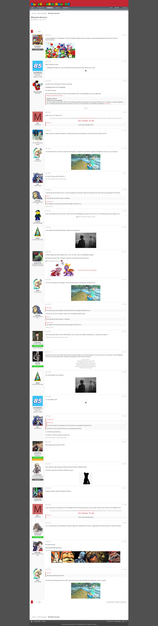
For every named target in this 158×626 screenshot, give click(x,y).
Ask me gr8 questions (83, 270)
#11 (125, 251)
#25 (125, 569)
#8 (125, 189)
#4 (125, 112)
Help (123, 621)
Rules (32, 9)
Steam (79, 120)
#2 (125, 61)
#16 (125, 372)
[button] (70, 8)
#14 (125, 331)
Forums (49, 7)
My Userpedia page (92, 270)
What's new (41, 9)
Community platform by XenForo (75, 624)
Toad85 (40, 76)
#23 (125, 522)
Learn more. (107, 103)
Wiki (32, 7)
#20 (125, 464)
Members (65, 7)
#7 (125, 173)
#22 (125, 504)
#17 (125, 396)
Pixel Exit (95, 624)
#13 (125, 304)
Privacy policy (117, 621)
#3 (125, 81)
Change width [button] (37, 621)
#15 (125, 352)
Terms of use (110, 621)
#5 (125, 130)
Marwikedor (35, 19)
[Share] (123, 35)
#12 (125, 279)
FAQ (36, 9)
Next (39, 31)
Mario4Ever (40, 347)
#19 (125, 441)
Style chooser (32, 621)
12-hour (44, 621)
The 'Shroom (40, 7)
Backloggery (85, 120)
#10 (125, 227)
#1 (125, 35)
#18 (125, 416)
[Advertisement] (79, 25)
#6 (125, 148)
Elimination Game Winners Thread (86, 118)
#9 (125, 210)
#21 (125, 488)
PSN (90, 120)
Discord (57, 7)
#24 (125, 541)
